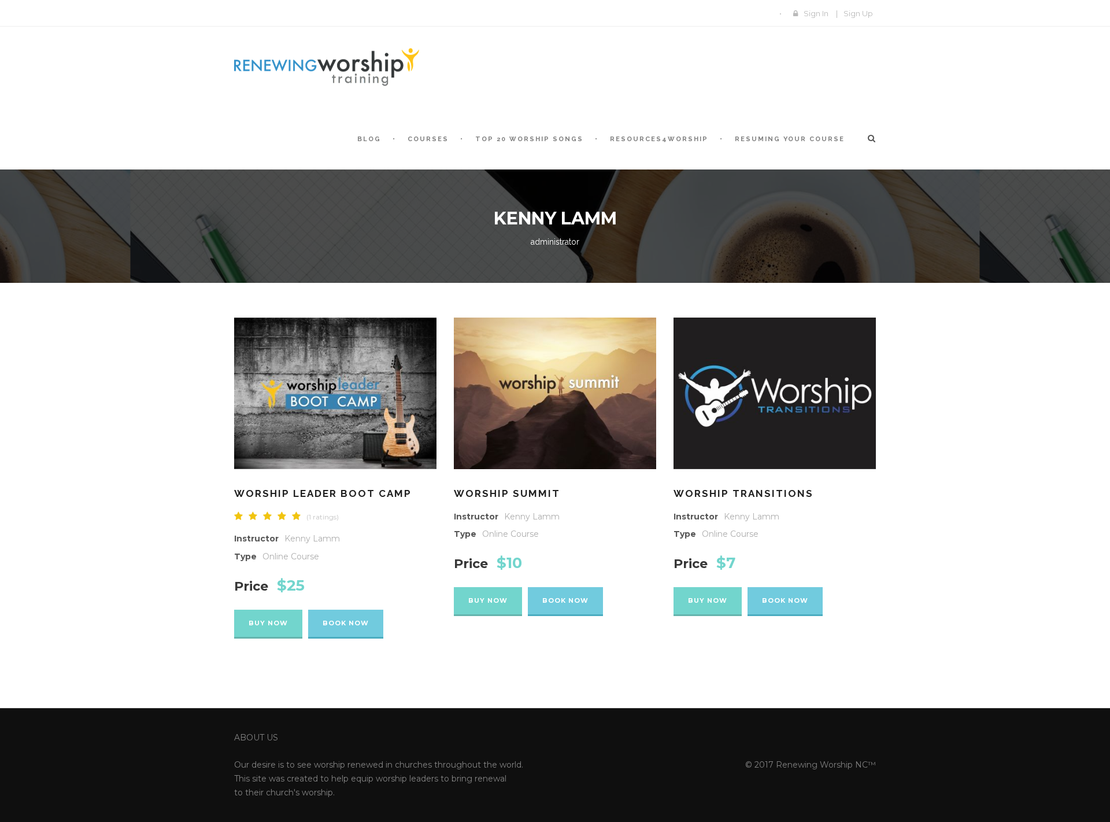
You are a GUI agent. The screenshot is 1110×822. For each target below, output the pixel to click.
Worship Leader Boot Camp (323, 493)
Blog (369, 139)
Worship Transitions (743, 493)
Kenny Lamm (312, 538)
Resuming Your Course (790, 139)
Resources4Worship (659, 139)
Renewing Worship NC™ (826, 765)
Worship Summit (507, 493)
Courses (428, 139)
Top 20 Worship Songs (529, 139)
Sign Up (858, 13)
